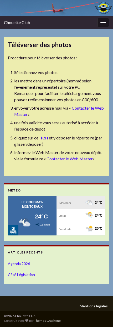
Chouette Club (17, 22)
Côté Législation (21, 274)
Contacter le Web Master (70, 158)
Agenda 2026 (19, 263)
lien (43, 137)
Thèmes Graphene (47, 321)
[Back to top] (101, 315)
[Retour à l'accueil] (56, 8)
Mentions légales (94, 306)
